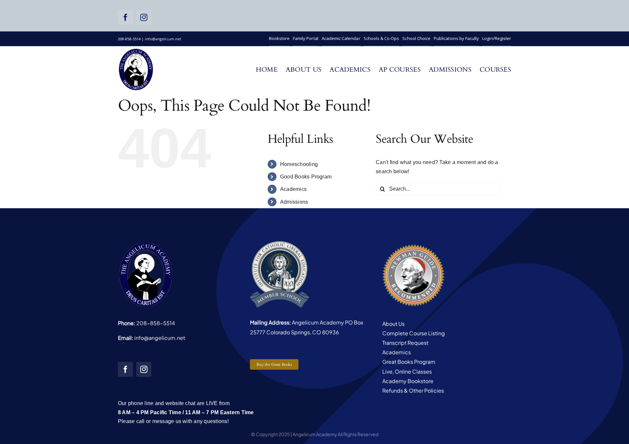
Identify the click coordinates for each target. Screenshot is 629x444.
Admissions (294, 202)
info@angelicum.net (159, 337)
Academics (293, 189)
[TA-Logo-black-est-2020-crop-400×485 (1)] (136, 50)
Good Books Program (306, 176)
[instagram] (143, 17)
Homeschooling (299, 164)
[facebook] (125, 17)
